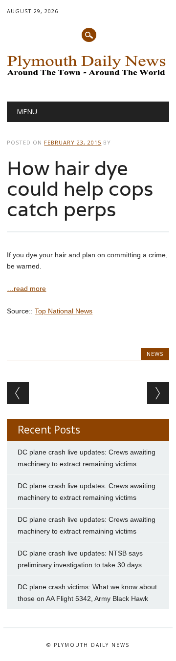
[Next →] (158, 393)
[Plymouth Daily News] (88, 76)
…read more (26, 288)
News (155, 353)
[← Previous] (18, 393)
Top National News (63, 311)
